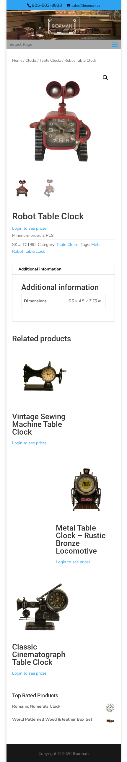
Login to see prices (29, 228)
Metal (96, 244)
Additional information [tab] (39, 269)
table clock (35, 251)
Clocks (31, 60)
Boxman (81, 753)
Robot (17, 251)
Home (17, 60)
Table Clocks (50, 60)
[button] (105, 77)
